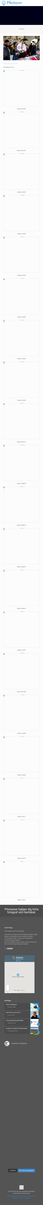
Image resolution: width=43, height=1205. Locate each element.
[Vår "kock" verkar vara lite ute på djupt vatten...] (21, 1157)
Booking (15, 1198)
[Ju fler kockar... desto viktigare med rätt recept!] (21, 1077)
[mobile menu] (40, 3)
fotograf (12, 912)
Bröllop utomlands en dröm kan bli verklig (23, 1196)
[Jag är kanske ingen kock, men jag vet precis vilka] (21, 1117)
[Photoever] (12, 2)
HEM (8, 1196)
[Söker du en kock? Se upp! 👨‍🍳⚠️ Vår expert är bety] (21, 1137)
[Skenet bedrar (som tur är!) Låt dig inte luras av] (21, 1097)
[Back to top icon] (21, 1187)
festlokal (29, 912)
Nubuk (12, 67)
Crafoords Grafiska (24, 1198)
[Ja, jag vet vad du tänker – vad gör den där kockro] (21, 1057)
